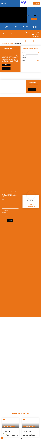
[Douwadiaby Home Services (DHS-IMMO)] (24, 3)
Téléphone (4, 207)
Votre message (5, 216)
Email (3, 204)
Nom (3, 202)
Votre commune (5, 210)
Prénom (3, 199)
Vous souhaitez (4, 212)
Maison (11, 43)
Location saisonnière (6, 43)
